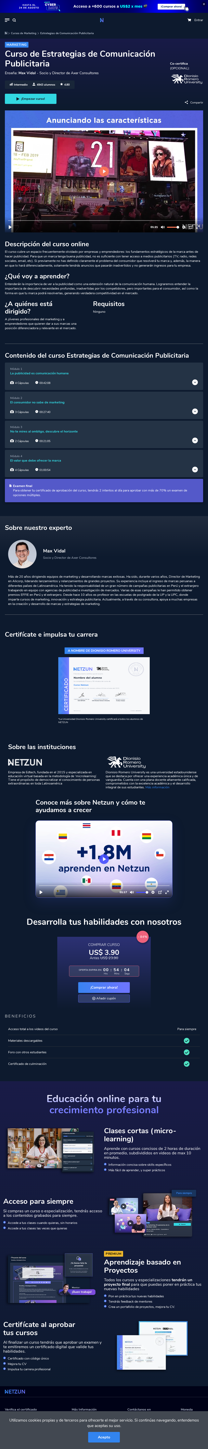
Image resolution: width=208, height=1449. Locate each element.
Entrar (198, 20)
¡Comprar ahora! (104, 987)
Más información (157, 787)
